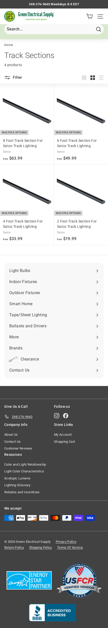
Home (8, 45)
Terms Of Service (70, 547)
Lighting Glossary (17, 485)
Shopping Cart (64, 441)
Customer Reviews (18, 448)
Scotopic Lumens (17, 478)
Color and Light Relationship (25, 464)
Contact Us (12, 441)
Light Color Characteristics (24, 471)
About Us (11, 434)
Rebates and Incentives (22, 492)
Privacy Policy (66, 542)
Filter (17, 77)
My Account (63, 434)
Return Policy (14, 547)
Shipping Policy (40, 547)
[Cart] (89, 16)
